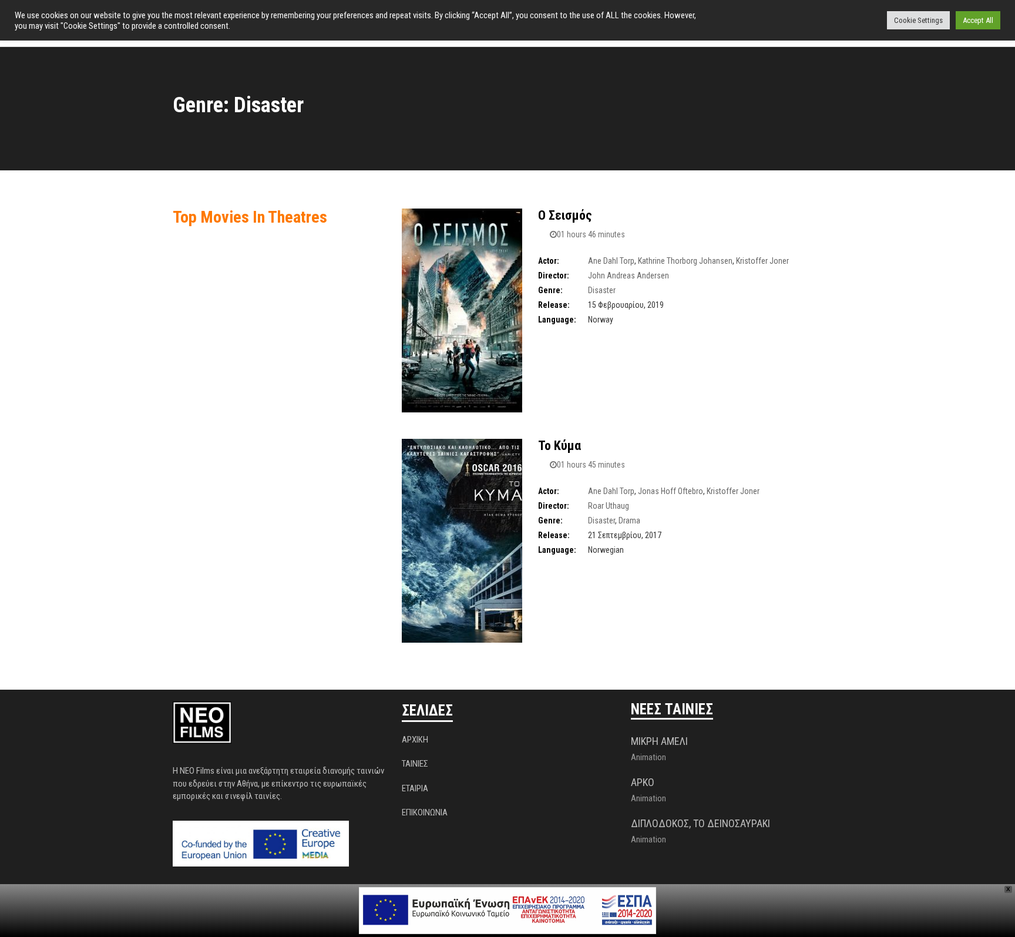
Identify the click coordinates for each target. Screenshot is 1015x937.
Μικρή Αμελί (659, 741)
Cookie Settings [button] (918, 20)
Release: (554, 305)
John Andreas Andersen (628, 275)
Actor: (548, 261)
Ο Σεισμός (565, 215)
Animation (648, 757)
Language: (557, 319)
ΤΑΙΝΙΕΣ (415, 763)
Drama (629, 520)
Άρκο (642, 782)
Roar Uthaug (608, 506)
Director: (553, 275)
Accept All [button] (978, 20)
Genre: (550, 290)
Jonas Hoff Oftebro (670, 491)
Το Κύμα (559, 445)
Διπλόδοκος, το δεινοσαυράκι (700, 823)
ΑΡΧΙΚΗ (415, 739)
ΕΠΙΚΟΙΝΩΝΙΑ (425, 812)
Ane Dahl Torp (611, 261)
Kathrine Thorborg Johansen (685, 261)
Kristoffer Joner (762, 261)
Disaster (602, 290)
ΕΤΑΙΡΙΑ (415, 788)
